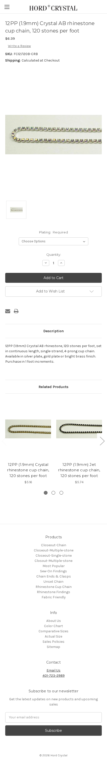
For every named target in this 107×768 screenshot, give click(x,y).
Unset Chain (53, 581)
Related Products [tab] (53, 386)
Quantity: (53, 254)
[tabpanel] (28, 442)
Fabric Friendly (54, 597)
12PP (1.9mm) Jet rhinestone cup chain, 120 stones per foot (79, 470)
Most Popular (54, 566)
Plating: (53, 232)
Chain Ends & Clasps (53, 576)
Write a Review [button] (19, 46)
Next (102, 440)
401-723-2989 (54, 675)
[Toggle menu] (7, 7)
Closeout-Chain (53, 545)
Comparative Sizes (53, 631)
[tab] (46, 493)
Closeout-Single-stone (54, 555)
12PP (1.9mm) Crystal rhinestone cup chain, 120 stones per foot (28, 470)
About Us (53, 621)
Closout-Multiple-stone (53, 561)
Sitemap (53, 647)
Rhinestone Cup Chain (54, 587)
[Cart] (104, 6)
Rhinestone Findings (53, 592)
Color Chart (53, 626)
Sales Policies (53, 642)
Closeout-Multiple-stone (53, 550)
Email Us (53, 670)
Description (53, 331)
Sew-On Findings (53, 571)
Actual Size (53, 636)
